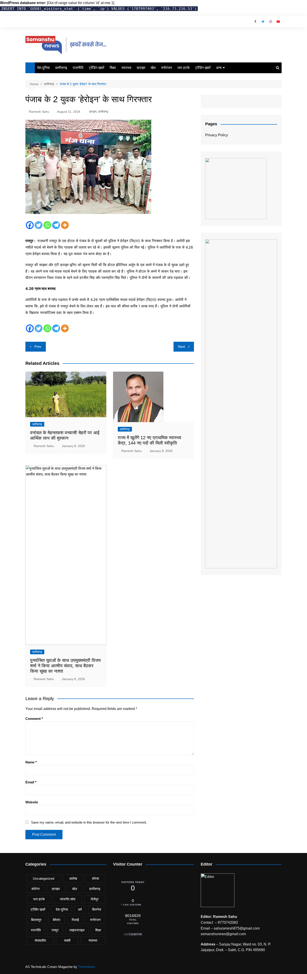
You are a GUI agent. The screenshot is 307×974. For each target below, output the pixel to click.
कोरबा (95, 878)
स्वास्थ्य (126, 68)
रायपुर (55, 930)
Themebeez (87, 967)
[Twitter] (38, 225)
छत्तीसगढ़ (61, 68)
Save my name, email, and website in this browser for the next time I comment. (89, 822)
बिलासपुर (36, 920)
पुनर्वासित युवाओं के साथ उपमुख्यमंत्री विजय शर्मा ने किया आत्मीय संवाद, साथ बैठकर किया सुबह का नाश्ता (65, 666)
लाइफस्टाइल (77, 930)
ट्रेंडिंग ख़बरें (96, 68)
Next (181, 346)
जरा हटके (183, 68)
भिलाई (75, 920)
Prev (37, 346)
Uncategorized (43, 878)
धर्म (80, 909)
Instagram (270, 21)
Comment (34, 719)
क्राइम (141, 68)
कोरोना (35, 889)
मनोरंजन (166, 68)
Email (30, 782)
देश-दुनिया (43, 68)
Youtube (278, 21)
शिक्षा (113, 68)
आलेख (73, 878)
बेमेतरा (56, 920)
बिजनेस (96, 909)
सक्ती (67, 940)
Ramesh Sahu (39, 111)
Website (31, 802)
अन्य (219, 68)
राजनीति (78, 68)
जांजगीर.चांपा (67, 899)
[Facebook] (30, 225)
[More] (65, 225)
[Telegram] (56, 225)
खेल (153, 68)
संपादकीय (40, 940)
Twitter (263, 21)
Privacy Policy (216, 135)
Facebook (255, 21)
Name (31, 762)
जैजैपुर (95, 899)
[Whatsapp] (47, 225)
